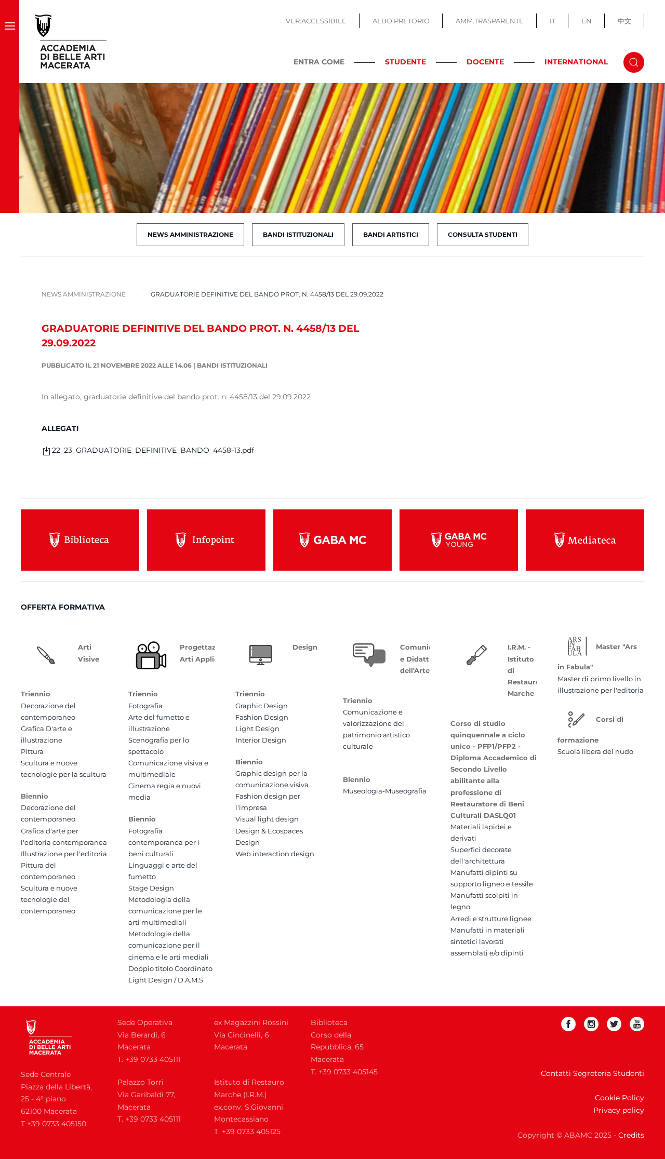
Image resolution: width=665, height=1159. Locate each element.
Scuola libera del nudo (595, 751)
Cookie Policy (619, 1097)
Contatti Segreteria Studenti (592, 1073)
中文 (624, 21)
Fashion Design (261, 717)
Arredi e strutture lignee (490, 918)
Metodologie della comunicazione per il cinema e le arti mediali (168, 945)
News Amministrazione (190, 234)
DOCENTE (485, 61)
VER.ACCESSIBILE (316, 21)
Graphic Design (261, 706)
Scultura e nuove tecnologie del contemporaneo (49, 899)
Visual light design (267, 819)
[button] (9, 41)
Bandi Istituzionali (298, 234)
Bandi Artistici (390, 234)
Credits (631, 1135)
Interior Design (260, 740)
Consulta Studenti (482, 234)
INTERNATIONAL (576, 61)
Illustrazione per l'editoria (64, 854)
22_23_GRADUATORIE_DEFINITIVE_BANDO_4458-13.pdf (153, 450)
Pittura (32, 751)
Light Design (257, 728)
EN (586, 21)
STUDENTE (405, 61)
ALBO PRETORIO (401, 21)
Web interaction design (274, 854)
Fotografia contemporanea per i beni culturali (164, 842)
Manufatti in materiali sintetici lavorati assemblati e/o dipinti (487, 941)
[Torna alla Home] (71, 41)
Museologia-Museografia (385, 791)
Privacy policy (618, 1110)
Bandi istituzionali (232, 365)
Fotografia (145, 706)
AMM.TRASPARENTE (490, 21)
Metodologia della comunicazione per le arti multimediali (165, 910)
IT (552, 21)
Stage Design (151, 888)
